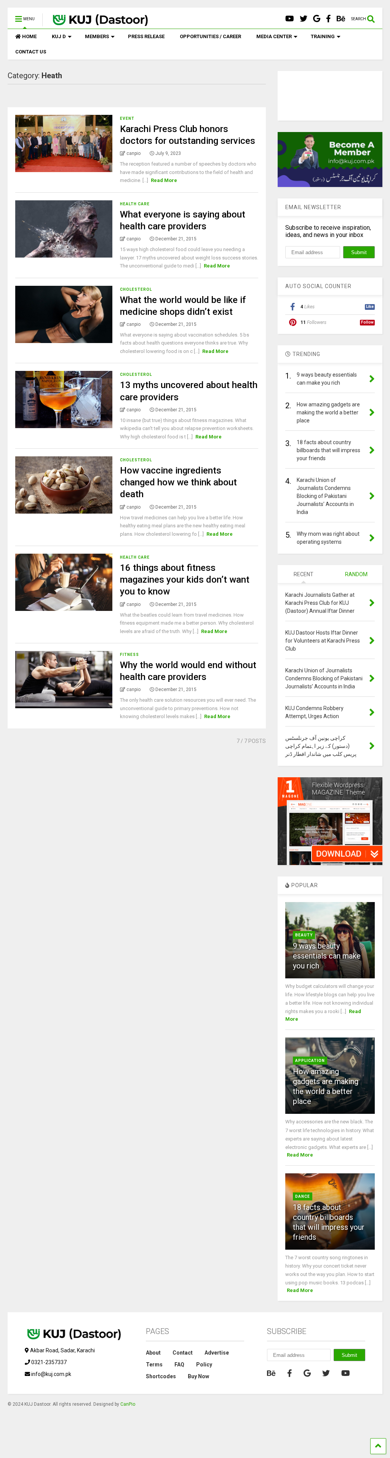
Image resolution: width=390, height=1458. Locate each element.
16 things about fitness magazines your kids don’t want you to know (184, 579)
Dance (302, 1196)
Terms (154, 1364)
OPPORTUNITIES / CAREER (210, 36)
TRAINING (323, 36)
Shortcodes (161, 1376)
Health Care (135, 204)
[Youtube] (289, 18)
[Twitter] (303, 18)
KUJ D (59, 36)
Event (127, 118)
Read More (164, 180)
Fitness (129, 654)
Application (310, 1060)
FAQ (179, 1364)
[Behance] (341, 18)
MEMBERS (97, 36)
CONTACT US (30, 52)
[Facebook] (328, 18)
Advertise (217, 1353)
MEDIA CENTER (274, 36)
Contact (183, 1353)
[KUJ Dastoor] (96, 23)
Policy (204, 1364)
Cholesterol (136, 289)
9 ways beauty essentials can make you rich (327, 955)
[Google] (316, 18)
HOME (29, 36)
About (153, 1353)
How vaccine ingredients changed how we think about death (178, 482)
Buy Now (198, 1376)
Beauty (304, 935)
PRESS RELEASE (146, 36)
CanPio (127, 1404)
